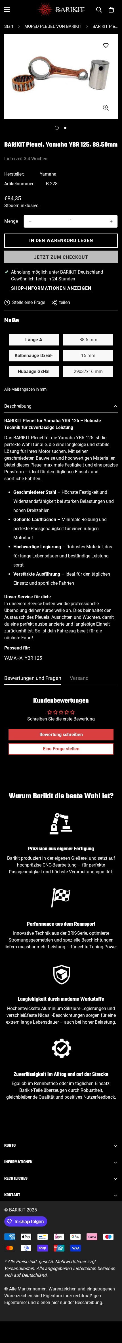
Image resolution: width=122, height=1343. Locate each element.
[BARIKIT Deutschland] (61, 9)
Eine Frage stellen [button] (61, 748)
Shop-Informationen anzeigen (51, 288)
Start (8, 26)
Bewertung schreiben (61, 734)
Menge (11, 221)
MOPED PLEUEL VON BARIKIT (52, 26)
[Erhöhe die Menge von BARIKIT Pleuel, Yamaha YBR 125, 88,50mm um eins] (111, 221)
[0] (111, 9)
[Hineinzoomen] (105, 107)
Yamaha (48, 174)
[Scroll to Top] (111, 1313)
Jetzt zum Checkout (61, 257)
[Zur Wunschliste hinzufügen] (105, 45)
